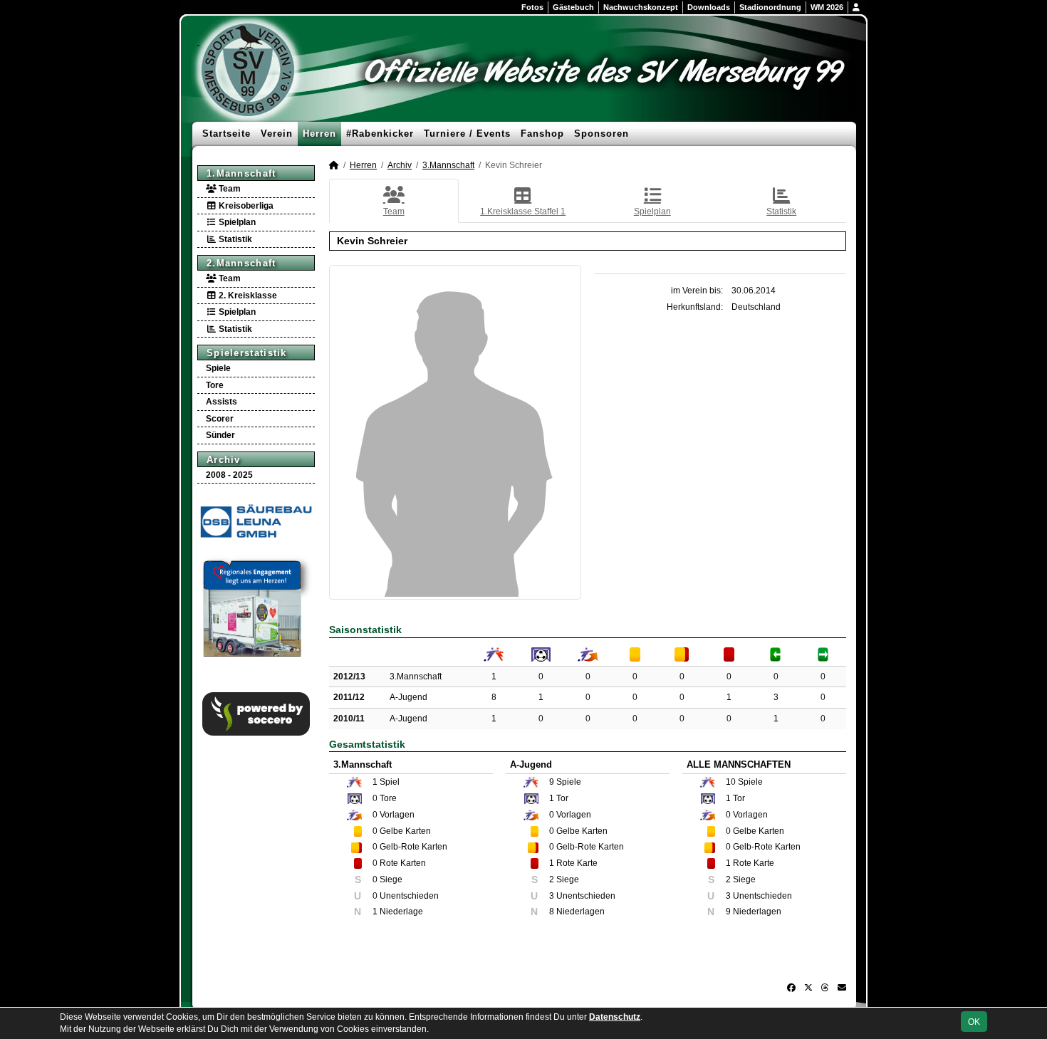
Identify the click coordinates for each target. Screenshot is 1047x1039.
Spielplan (236, 222)
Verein (277, 133)
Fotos (532, 7)
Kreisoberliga (245, 206)
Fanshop (542, 133)
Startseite (226, 133)
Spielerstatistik (247, 353)
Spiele (218, 368)
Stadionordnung (770, 7)
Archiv (224, 459)
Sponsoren (601, 133)
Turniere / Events (467, 133)
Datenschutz (614, 1017)
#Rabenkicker (380, 133)
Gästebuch (573, 7)
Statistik (234, 239)
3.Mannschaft (448, 165)
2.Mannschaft (241, 263)
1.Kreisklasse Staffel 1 (523, 211)
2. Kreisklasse (247, 296)
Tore (215, 385)
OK (974, 1022)
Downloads (708, 7)
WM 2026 (827, 7)
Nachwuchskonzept (640, 7)
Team (229, 189)
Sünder (220, 435)
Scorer (220, 419)
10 (731, 782)
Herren (319, 133)
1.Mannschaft (241, 173)
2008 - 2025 (229, 475)
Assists (221, 402)
